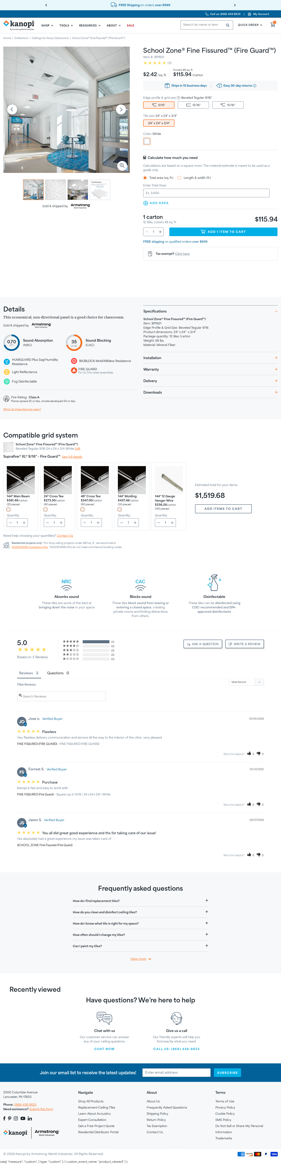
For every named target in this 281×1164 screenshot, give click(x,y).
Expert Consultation (92, 1120)
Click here (182, 254)
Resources (88, 25)
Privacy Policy (225, 1107)
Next (121, 110)
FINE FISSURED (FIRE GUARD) (37, 744)
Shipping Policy (157, 1113)
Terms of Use (224, 1101)
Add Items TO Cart (223, 509)
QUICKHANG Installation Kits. (30, 547)
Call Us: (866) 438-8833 (176, 1049)
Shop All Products (90, 1101)
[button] (250, 754)
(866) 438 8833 (25, 1104)
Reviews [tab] (26, 673)
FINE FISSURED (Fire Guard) (35, 794)
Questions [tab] (55, 673)
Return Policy (156, 1120)
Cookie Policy (225, 1113)
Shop (45, 25)
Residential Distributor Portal (98, 1132)
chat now (104, 1049)
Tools (64, 25)
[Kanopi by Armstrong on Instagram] (16, 1118)
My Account (261, 14)
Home (7, 38)
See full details (72, 457)
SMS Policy (223, 1120)
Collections (21, 38)
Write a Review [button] (247, 644)
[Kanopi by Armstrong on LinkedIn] (30, 1118)
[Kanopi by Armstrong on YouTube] (23, 1118)
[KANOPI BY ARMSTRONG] (20, 25)
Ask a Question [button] (205, 644)
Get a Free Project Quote (96, 1126)
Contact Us (65, 535)
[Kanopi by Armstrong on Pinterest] (10, 1118)
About (112, 25)
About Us (153, 1101)
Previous (12, 110)
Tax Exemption (157, 1126)
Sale (130, 25)
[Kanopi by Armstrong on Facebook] (5, 1118)
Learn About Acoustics (94, 1113)
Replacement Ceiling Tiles (96, 1107)
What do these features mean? (22, 409)
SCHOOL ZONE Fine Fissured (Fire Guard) (45, 845)
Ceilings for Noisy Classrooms (50, 38)
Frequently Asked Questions (167, 1107)
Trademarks (223, 1138)
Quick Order (248, 25)
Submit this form (41, 1109)
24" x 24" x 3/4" (159, 123)
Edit (77, 448)
